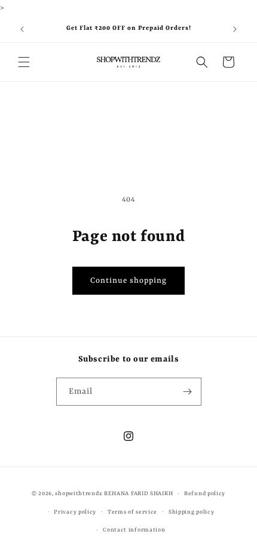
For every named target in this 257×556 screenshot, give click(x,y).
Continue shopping (128, 280)
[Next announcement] (235, 29)
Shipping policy (192, 512)
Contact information (134, 530)
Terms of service (132, 512)
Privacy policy (75, 512)
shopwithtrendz (78, 493)
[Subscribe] (188, 392)
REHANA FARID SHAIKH (138, 493)
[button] (24, 62)
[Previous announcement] (22, 29)
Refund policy (204, 493)
